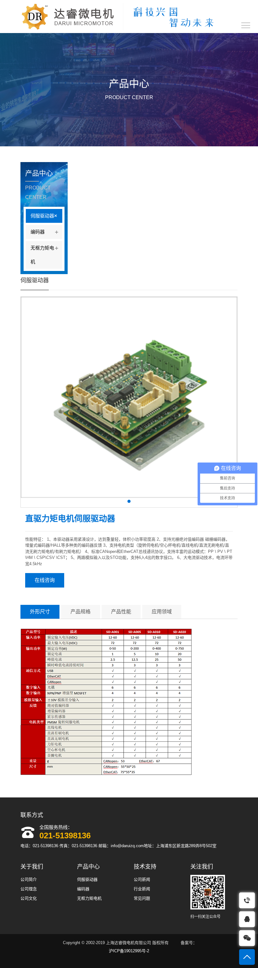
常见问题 (142, 898)
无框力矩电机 (45, 254)
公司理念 (28, 888)
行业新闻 (142, 888)
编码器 (45, 231)
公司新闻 (142, 879)
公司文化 (28, 898)
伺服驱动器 (45, 215)
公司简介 (28, 879)
